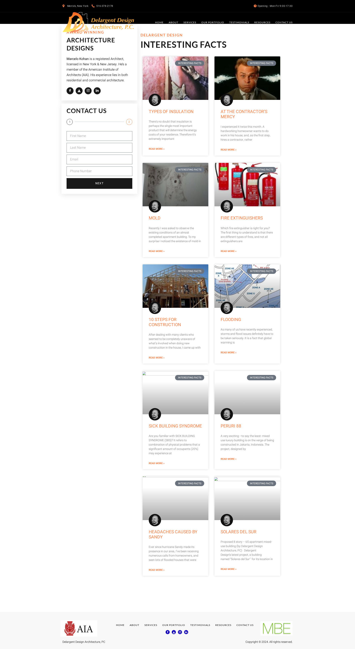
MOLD (154, 218)
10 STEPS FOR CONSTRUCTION (165, 322)
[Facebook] (70, 90)
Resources (262, 22)
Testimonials (239, 22)
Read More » (157, 149)
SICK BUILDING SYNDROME (175, 426)
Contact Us (284, 22)
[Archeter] (79, 90)
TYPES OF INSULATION (171, 112)
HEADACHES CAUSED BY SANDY (173, 534)
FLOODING (231, 319)
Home (159, 22)
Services (189, 22)
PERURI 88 (231, 426)
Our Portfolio (212, 22)
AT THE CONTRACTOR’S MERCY (244, 114)
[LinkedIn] (97, 90)
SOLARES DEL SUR (238, 532)
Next (99, 183)
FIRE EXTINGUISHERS (242, 218)
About (173, 22)
